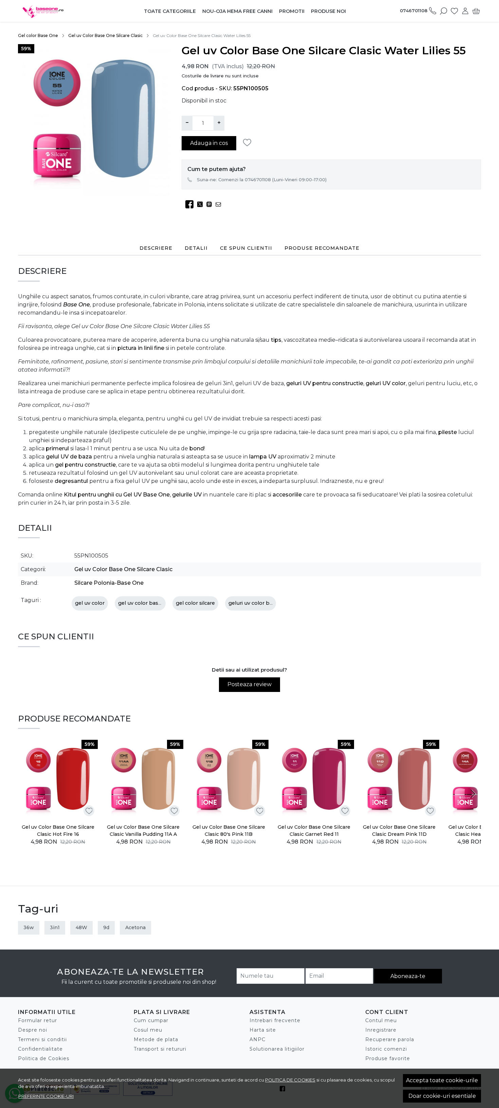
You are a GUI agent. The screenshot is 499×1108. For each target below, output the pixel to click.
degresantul (71, 481)
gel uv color (90, 603)
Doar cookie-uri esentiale (442, 1096)
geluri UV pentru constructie (324, 383)
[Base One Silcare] (60, 11)
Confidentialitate (40, 1049)
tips (276, 340)
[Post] (201, 204)
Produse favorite (387, 1058)
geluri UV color (386, 383)
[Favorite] (454, 11)
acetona (135, 927)
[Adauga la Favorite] (249, 142)
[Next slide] (472, 794)
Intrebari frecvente (275, 1020)
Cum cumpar (151, 1020)
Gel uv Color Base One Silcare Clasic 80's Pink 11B (228, 830)
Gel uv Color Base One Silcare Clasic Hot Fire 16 (58, 830)
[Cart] (476, 11)
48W (81, 927)
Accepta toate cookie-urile (442, 1080)
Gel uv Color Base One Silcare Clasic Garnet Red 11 (314, 830)
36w (28, 927)
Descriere (156, 248)
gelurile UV (187, 494)
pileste (447, 432)
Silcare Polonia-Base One (109, 583)
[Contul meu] (465, 11)
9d (106, 927)
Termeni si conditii (42, 1039)
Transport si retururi (160, 1049)
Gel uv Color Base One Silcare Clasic (105, 35)
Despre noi (32, 1030)
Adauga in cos (209, 143)
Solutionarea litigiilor (277, 1049)
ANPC (257, 1039)
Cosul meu (148, 1030)
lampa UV (262, 456)
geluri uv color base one (258, 603)
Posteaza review (249, 684)
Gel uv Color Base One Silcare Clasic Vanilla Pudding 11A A (143, 830)
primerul (57, 448)
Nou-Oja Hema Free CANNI (237, 11)
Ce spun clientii (246, 248)
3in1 (55, 927)
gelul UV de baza (69, 456)
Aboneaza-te (407, 976)
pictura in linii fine (140, 348)
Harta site (263, 1030)
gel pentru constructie (85, 465)
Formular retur (37, 1020)
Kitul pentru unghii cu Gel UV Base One (117, 494)
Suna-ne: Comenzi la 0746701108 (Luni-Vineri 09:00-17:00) (262, 179)
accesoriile (287, 494)
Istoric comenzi (386, 1049)
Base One (76, 304)
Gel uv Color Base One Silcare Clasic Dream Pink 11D (399, 830)
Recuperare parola (389, 1039)
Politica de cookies (290, 1080)
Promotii (291, 11)
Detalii (196, 248)
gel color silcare (195, 603)
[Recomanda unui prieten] (220, 204)
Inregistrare (380, 1030)
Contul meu (381, 1020)
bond (196, 448)
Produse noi (328, 11)
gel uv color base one (145, 603)
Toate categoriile (170, 11)
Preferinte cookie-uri (46, 1096)
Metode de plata (156, 1039)
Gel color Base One (38, 35)
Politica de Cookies (43, 1058)
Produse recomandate (321, 248)
